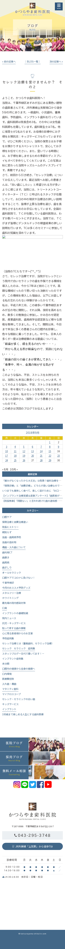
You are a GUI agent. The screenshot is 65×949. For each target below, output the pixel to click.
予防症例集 (8, 638)
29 (50, 460)
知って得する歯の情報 (13, 628)
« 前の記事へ (9, 61)
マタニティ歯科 (10, 689)
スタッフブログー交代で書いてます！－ (23, 653)
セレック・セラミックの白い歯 (18, 699)
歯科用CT (7, 552)
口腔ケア (7, 517)
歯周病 (5, 562)
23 (58, 455)
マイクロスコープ (11, 694)
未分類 (5, 663)
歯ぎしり (7, 567)
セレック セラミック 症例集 (18, 648)
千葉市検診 (8, 582)
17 (6, 455)
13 (32, 451)
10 (6, 451)
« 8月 (5, 469)
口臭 (4, 608)
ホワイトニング (10, 598)
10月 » (14, 469)
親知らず (7, 532)
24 (6, 460)
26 (24, 460)
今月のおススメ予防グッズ (16, 587)
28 (41, 460)
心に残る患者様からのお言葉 (17, 633)
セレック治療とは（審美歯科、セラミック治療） (28, 643)
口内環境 (7, 674)
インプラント (9, 709)
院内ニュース (9, 618)
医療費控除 (8, 679)
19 (24, 455)
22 (50, 455)
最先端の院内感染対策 (14, 603)
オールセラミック (11, 572)
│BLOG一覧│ (33, 61)
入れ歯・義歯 (9, 684)
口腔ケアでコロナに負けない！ (18, 577)
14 (41, 451)
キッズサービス (10, 704)
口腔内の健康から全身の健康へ (18, 668)
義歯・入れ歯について (14, 547)
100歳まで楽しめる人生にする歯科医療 (23, 714)
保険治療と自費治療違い (15, 522)
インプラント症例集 (12, 658)
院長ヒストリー (10, 527)
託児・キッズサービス (14, 623)
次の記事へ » (56, 61)
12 (24, 451)
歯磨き (5, 557)
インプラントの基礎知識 (15, 613)
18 (15, 455)
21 (41, 455)
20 (32, 455)
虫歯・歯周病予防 (11, 537)
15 (50, 451)
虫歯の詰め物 (9, 542)
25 (15, 460)
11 (15, 451)
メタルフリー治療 (11, 593)
